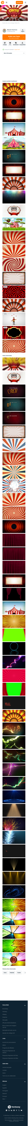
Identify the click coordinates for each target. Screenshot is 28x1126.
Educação (4, 1019)
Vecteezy (4, 1011)
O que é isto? (17, 49)
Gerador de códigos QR (8, 1032)
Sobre (4, 1076)
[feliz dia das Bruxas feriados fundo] (13, 702)
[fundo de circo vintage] (13, 209)
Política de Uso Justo (13, 1124)
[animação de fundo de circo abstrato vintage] (13, 304)
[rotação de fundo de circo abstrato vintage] (13, 182)
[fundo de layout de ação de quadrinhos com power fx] (13, 904)
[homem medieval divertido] (13, 318)
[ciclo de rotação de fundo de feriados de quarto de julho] (13, 485)
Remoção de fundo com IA (9, 1029)
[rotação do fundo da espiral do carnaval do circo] (13, 345)
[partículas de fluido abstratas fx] (13, 823)
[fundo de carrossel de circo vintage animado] (13, 88)
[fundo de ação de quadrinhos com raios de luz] (13, 620)
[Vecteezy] (2, 2)
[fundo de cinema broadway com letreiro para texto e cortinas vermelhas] (13, 115)
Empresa (4, 1016)
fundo (19, 972)
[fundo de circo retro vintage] (13, 155)
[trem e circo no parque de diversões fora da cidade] (13, 142)
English (4, 1088)
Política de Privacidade (17, 1123)
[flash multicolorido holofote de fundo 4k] (13, 196)
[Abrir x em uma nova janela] (18, 1113)
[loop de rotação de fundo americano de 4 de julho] (13, 444)
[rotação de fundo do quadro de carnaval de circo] (13, 277)
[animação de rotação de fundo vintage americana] (13, 471)
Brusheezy (5, 1008)
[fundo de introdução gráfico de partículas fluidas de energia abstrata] (13, 661)
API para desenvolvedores (9, 1022)
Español (4, 1091)
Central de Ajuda (6, 1070)
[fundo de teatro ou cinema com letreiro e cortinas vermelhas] (13, 169)
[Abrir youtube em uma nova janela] (21, 1113)
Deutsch (4, 1096)
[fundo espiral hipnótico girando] (13, 264)
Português (5, 1093)
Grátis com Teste (14, 37)
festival (12, 972)
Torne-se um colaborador (9, 1079)
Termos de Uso (7, 1123)
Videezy (4, 1013)
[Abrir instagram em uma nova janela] (8, 1113)
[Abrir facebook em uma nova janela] (6, 1113)
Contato (4, 1073)
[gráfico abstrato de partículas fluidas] (13, 836)
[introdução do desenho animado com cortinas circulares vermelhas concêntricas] (13, 101)
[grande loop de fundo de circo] (13, 128)
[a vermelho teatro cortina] (13, 634)
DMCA (4, 1044)
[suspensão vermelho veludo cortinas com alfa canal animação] (13, 593)
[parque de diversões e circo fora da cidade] (13, 223)
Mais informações (8, 52)
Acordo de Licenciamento (9, 1041)
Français (4, 1099)
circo (5, 972)
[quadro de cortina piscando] (13, 331)
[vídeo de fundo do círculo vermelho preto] (13, 291)
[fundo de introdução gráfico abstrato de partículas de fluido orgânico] (13, 741)
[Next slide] (21, 972)
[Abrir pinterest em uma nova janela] (13, 1113)
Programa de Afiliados (8, 1047)
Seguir (22, 31)
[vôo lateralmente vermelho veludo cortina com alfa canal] (13, 539)
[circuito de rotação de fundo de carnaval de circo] (13, 236)
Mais (3, 1102)
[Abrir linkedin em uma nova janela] (11, 1113)
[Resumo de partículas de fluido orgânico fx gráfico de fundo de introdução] (13, 782)
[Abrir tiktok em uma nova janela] (16, 1113)
